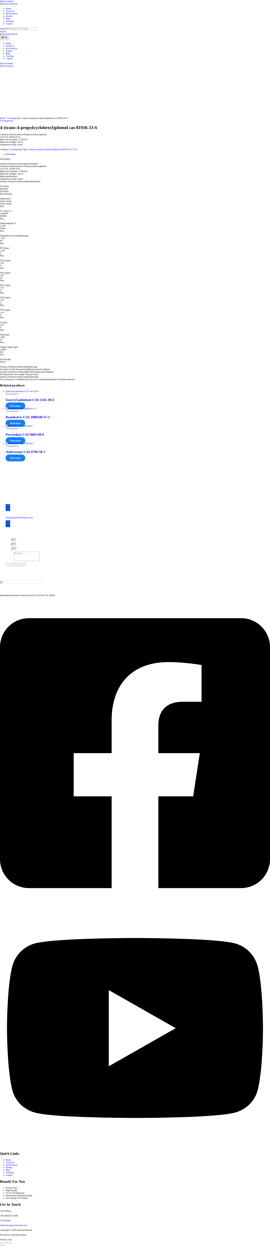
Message (10, 560)
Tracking (10, 1172)
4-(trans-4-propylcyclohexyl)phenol (44, 149)
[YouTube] (135, 1147)
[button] (3, 31)
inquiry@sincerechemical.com (13, 1225)
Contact (9, 1175)
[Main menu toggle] (4, 37)
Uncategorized (13, 118)
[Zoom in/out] (1, 1242)
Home (2, 118)
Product (9, 1167)
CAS (74, 149)
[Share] (7, 1242)
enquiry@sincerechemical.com (19, 517)
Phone (9, 549)
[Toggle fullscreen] (4, 1242)
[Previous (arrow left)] (1, 1245)
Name (9, 540)
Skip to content (6, 1)
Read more (15, 406)
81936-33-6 (66, 149)
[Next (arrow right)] (4, 1245)
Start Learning (6, 66)
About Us (10, 1162)
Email (8, 544)
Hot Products (11, 1165)
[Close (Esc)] (9, 1242)
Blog (8, 1170)
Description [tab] (11, 154)
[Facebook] (135, 907)
